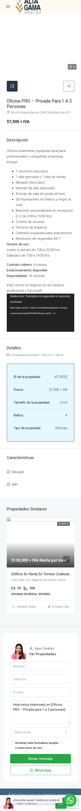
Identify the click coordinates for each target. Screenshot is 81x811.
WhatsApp (42, 770)
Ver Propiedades (42, 654)
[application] (40, 313)
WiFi (15, 485)
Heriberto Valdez (26, 606)
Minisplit (18, 472)
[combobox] (40, 732)
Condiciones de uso (28, 747)
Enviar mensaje (40, 759)
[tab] (12, 86)
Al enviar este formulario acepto (36, 745)
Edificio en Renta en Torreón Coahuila (40, 574)
